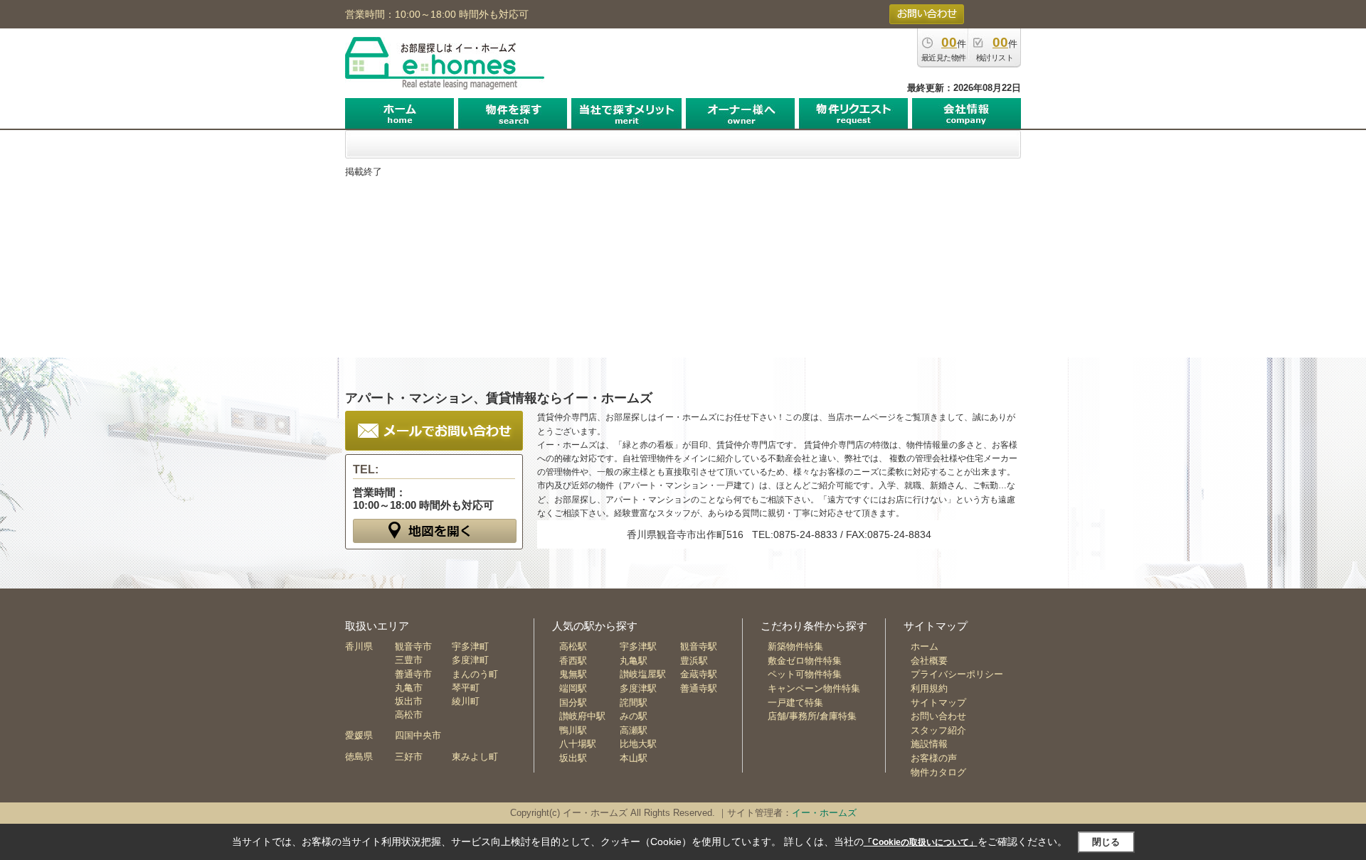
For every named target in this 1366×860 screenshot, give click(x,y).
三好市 (409, 756)
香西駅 (573, 660)
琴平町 (466, 687)
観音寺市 (413, 646)
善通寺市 (413, 674)
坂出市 (409, 701)
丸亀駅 (633, 660)
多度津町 (470, 660)
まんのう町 (475, 674)
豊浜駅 (694, 660)
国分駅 (573, 702)
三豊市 (409, 660)
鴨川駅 (573, 730)
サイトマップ (938, 702)
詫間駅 (633, 702)
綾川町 (466, 701)
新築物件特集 (795, 646)
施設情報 (929, 743)
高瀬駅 (633, 730)
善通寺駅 (698, 688)
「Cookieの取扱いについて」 (921, 842)
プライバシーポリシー (957, 674)
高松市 (409, 714)
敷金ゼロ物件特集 (805, 660)
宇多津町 (470, 646)
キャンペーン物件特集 (814, 688)
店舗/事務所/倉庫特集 (812, 716)
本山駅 (633, 758)
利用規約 (929, 688)
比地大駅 (638, 743)
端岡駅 (573, 688)
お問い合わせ (938, 716)
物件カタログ (938, 772)
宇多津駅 (638, 646)
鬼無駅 (573, 674)
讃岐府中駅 (582, 716)
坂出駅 (573, 758)
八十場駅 (577, 743)
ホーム (924, 646)
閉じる (1106, 842)
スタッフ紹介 (938, 730)
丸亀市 (409, 687)
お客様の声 (934, 758)
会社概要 (929, 660)
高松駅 (573, 646)
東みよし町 (475, 756)
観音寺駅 (698, 646)
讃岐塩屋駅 (643, 674)
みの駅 (633, 716)
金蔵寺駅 (698, 674)
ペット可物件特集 (805, 674)
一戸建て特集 (795, 702)
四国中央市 (418, 735)
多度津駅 (638, 688)
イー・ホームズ (824, 812)
